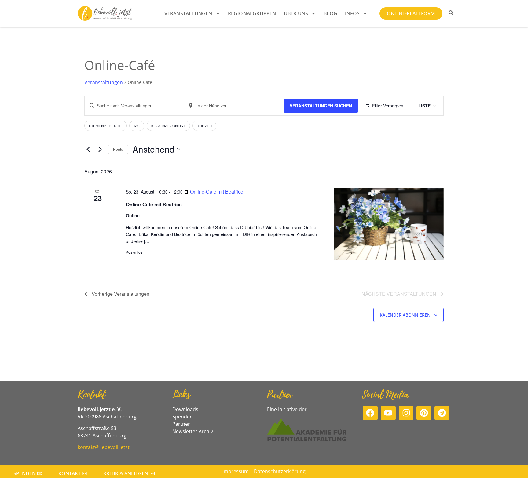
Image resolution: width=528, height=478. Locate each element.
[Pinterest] (423, 413)
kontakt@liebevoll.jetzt (104, 447)
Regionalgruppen (252, 13)
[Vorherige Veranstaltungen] (88, 149)
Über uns (296, 13)
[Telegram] (442, 413)
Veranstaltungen (188, 13)
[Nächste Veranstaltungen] (100, 149)
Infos (352, 13)
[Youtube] (388, 413)
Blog (330, 13)
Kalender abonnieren (405, 315)
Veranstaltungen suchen (321, 106)
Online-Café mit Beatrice (154, 204)
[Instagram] (406, 413)
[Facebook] (370, 413)
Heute (118, 149)
